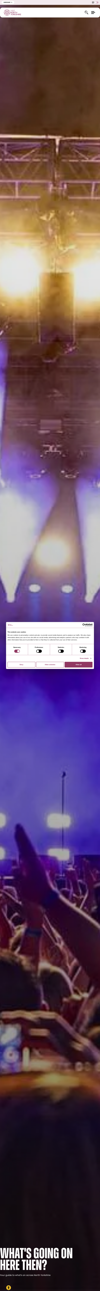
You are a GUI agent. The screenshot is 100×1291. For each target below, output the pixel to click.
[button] (93, 12)
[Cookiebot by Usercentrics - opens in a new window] (83, 624)
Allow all (79, 664)
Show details (84, 658)
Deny (21, 664)
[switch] (39, 651)
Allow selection (50, 664)
